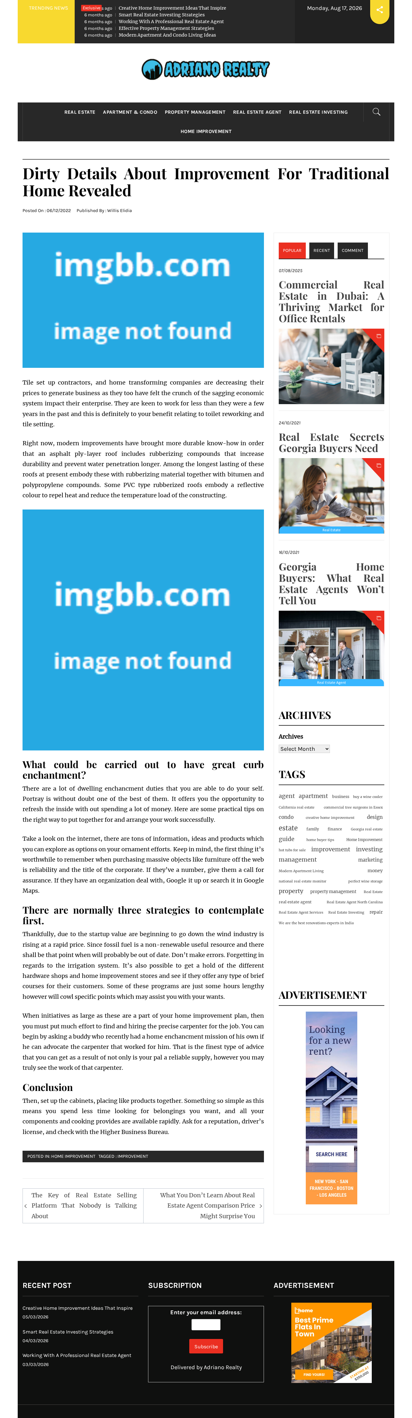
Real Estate (80, 112)
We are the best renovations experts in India (316, 923)
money (375, 870)
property (291, 891)
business (340, 796)
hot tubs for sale (292, 850)
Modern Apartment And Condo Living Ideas (150, 35)
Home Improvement (206, 131)
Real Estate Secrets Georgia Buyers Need (331, 442)
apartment (313, 796)
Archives (291, 736)
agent (287, 796)
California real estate (296, 807)
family (312, 829)
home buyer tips (320, 840)
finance (335, 829)
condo (286, 817)
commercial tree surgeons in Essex (353, 807)
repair (376, 912)
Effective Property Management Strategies (149, 28)
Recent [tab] (322, 250)
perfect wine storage (365, 881)
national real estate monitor (302, 881)
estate (288, 828)
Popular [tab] (292, 250)
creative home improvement (330, 818)
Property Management (195, 112)
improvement (132, 1156)
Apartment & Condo (130, 112)
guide (286, 839)
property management (333, 891)
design (375, 817)
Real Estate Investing (318, 112)
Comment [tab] (352, 250)
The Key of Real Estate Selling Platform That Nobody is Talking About (84, 1206)
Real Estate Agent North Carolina (355, 902)
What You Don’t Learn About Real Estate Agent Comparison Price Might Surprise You (207, 1206)
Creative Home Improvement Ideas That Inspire (155, 8)
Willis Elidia (119, 210)
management (298, 859)
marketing (370, 860)
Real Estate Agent (257, 112)
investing (369, 849)
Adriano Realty (223, 1367)
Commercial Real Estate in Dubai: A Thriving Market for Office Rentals (331, 301)
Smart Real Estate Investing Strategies (144, 15)
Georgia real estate (367, 829)
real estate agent (295, 902)
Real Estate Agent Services (301, 912)
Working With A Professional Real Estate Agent (154, 21)
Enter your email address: (206, 1312)
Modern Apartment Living (301, 871)
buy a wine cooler (368, 797)
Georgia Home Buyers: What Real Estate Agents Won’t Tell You (331, 583)
